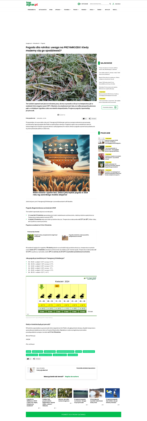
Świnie (99, 9)
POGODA (28, 351)
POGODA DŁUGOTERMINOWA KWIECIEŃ (65, 351)
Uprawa (57, 9)
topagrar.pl (29, 43)
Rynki (50, 9)
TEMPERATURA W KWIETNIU (45, 355)
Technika (66, 9)
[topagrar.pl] (32, 3)
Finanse (83, 9)
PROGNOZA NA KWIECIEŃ (50, 351)
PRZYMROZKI (78, 351)
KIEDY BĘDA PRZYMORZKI (89, 351)
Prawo (75, 9)
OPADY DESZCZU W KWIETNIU (60, 355)
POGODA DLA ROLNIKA (72, 355)
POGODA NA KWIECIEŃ (37, 351)
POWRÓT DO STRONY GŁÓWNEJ (74, 414)
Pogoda (43, 43)
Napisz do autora (72, 376)
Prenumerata (32, 9)
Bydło (91, 9)
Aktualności (43, 9)
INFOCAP (107, 9)
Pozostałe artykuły (108, 107)
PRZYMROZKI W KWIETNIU (32, 355)
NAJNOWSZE (106, 63)
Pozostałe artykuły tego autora (86, 368)
